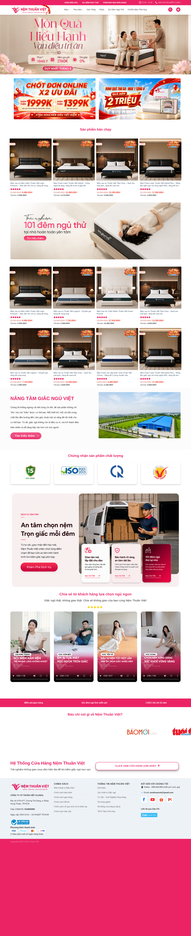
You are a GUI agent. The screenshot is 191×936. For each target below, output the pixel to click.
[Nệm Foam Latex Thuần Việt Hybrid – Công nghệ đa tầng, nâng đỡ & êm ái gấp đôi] (74, 160)
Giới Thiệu (91, 9)
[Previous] (7, 45)
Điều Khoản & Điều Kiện (64, 788)
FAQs (101, 9)
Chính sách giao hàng (63, 797)
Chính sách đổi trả (61, 802)
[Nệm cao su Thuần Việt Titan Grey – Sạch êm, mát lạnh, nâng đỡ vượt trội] (117, 160)
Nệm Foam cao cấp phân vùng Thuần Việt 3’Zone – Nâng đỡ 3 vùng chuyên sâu (114, 374)
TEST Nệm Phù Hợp (106, 811)
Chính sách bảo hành (63, 793)
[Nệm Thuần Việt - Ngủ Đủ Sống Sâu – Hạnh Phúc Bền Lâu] (35, 10)
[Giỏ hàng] (178, 9)
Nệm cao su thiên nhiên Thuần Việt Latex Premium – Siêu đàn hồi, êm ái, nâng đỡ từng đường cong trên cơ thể (29, 184)
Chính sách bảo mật (62, 811)
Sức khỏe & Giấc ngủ (106, 793)
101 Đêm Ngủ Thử (116, 9)
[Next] (184, 45)
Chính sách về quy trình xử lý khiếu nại (70, 807)
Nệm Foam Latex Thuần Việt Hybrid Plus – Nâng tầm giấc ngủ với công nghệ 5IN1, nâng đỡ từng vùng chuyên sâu (160, 184)
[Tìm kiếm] (170, 9)
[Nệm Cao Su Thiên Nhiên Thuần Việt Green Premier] (117, 288)
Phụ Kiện (77, 9)
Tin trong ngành (103, 802)
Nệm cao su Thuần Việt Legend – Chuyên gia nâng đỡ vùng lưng (72, 312)
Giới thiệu (101, 788)
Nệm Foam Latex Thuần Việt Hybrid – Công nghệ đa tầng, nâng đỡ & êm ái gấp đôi (72, 184)
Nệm (66, 9)
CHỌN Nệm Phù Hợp (137, 9)
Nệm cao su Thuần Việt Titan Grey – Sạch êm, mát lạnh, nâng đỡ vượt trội (116, 184)
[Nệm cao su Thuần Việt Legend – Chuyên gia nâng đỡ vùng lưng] (74, 288)
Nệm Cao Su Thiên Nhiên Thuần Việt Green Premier (115, 312)
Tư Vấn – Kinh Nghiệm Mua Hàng (111, 797)
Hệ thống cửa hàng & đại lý (108, 807)
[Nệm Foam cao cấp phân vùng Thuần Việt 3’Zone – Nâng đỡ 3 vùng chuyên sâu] (117, 349)
